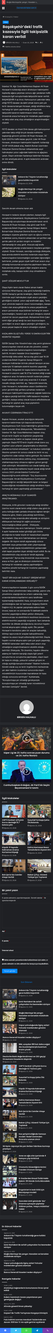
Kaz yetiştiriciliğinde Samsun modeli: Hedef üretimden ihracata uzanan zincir (32, 1137)
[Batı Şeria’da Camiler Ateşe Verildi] (13, 865)
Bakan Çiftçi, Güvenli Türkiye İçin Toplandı (37, 875)
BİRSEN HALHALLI (12, 43)
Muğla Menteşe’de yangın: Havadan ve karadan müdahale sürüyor (33, 192)
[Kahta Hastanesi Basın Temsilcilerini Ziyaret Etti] (39, 838)
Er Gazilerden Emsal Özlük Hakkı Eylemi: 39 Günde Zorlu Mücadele (34, 1179)
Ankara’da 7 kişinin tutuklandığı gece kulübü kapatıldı (33, 991)
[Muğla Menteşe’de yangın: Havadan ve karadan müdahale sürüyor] (9, 192)
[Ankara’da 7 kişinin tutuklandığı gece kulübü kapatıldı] (9, 180)
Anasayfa (8, 17)
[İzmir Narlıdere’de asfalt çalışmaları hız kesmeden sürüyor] (10, 1005)
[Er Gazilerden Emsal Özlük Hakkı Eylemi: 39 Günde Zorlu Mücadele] (10, 1182)
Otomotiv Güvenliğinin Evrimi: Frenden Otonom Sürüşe (32, 1168)
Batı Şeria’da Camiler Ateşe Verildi (12, 875)
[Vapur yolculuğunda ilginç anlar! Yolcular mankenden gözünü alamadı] (10, 1028)
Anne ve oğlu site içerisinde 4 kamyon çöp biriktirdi (32, 1157)
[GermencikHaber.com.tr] (26, 7)
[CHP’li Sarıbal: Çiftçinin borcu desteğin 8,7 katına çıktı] (13, 811)
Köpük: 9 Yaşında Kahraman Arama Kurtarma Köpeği (10, 850)
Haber (16, 17)
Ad (4, 931)
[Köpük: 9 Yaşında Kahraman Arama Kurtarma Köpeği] (13, 838)
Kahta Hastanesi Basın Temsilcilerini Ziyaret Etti (39, 848)
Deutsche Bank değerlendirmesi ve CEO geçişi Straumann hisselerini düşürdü (24, 1057)
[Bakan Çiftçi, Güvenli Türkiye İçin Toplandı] (39, 865)
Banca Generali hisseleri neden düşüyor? (22, 1037)
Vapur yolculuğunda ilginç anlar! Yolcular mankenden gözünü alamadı (34, 1028)
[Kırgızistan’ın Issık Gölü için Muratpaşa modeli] (10, 1193)
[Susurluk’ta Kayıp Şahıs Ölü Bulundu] (39, 811)
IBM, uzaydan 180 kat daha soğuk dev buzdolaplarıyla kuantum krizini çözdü (34, 1047)
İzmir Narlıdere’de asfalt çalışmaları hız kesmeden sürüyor (34, 1003)
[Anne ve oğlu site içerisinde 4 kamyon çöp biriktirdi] (10, 1159)
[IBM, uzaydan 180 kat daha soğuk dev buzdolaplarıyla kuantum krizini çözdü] (10, 1048)
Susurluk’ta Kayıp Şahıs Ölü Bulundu (38, 821)
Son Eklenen (26, 982)
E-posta (6, 941)
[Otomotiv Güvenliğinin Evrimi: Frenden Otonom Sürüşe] (10, 1170)
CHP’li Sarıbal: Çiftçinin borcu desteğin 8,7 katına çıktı (13, 822)
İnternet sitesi (8, 950)
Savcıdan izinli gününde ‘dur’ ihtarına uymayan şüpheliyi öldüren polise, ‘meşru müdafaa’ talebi (34, 1205)
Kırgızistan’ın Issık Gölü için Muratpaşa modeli (31, 1191)
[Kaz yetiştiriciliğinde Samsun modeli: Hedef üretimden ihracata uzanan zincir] (10, 1137)
